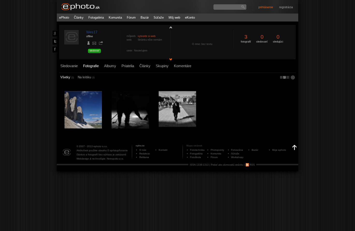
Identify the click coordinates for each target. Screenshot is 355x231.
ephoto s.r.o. (100, 146)
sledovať (94, 50)
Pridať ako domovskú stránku (227, 164)
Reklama (144, 157)
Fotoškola (195, 157)
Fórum (131, 17)
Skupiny (162, 66)
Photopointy (217, 150)
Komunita (115, 17)
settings (293, 77)
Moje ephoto (279, 150)
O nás (142, 150)
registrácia (286, 7)
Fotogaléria (96, 17)
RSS (252, 164)
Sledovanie (69, 66)
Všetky (67, 77)
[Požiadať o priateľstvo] (88, 43)
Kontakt (163, 150)
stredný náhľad (287, 77)
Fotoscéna (237, 150)
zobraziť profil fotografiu (169, 27)
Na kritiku (86, 77)
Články (79, 17)
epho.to (140, 145)
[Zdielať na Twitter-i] (54, 41)
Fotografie (91, 66)
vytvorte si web (147, 36)
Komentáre (182, 66)
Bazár (145, 17)
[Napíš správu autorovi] (94, 44)
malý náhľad (284, 77)
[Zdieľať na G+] (54, 33)
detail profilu (169, 60)
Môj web (174, 17)
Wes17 (91, 32)
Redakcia (144, 153)
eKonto (190, 17)
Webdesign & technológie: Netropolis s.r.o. (100, 158)
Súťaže (159, 17)
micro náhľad (281, 77)
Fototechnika (197, 150)
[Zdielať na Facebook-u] (54, 49)
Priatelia (127, 66)
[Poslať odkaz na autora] (101, 43)
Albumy (110, 66)
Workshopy (237, 157)
